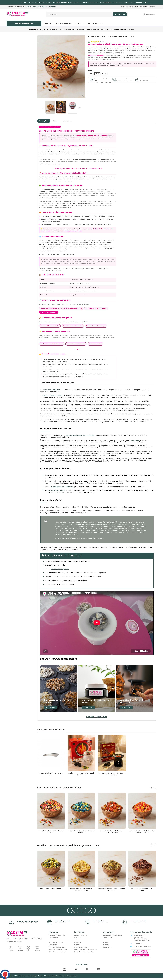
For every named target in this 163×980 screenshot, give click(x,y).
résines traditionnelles (52, 395)
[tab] (43, 121)
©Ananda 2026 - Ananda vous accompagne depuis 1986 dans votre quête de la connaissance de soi (42, 976)
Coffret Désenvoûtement (76, 344)
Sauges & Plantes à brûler (57, 949)
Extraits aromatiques (55, 942)
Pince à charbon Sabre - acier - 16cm (51, 774)
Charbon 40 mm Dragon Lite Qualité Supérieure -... (112, 774)
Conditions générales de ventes (85, 949)
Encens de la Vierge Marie (49, 308)
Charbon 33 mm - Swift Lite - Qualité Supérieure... (81, 774)
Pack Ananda (53, 938)
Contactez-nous (127, 6)
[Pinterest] (87, 910)
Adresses (106, 942)
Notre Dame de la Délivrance (96, 308)
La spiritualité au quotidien (71, 231)
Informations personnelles (112, 935)
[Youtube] (81, 910)
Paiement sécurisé (100, 921)
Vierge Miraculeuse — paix (72, 308)
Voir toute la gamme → (48, 312)
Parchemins (52, 945)
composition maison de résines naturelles (91, 136)
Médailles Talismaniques (57, 952)
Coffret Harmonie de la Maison (51, 344)
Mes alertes (107, 947)
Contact (77, 945)
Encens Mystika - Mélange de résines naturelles (81, 889)
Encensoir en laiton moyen (96, 326)
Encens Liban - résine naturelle (51, 889)
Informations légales (81, 947)
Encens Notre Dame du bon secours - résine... (51, 832)
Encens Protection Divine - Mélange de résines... (111, 889)
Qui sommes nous (80, 935)
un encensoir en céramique (62, 487)
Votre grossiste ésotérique (63, 922)
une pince (135, 440)
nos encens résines (52, 390)
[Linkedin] (93, 910)
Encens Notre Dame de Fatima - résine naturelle (112, 832)
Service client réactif (138, 921)
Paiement (77, 942)
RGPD (76, 940)
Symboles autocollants (56, 947)
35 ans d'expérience (62, 921)
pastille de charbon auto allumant (80, 435)
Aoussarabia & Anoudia (56, 935)
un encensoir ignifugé (60, 569)
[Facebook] (70, 910)
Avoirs (105, 940)
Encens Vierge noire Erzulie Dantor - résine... (81, 832)
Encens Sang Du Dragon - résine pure (142, 889)
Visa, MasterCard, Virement (101, 922)
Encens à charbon (54, 940)
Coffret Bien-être (95, 344)
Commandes (107, 938)
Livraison (77, 938)
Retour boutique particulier (84, 952)
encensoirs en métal (56, 490)
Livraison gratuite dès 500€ (27, 921)
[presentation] (43, 107)
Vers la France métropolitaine (27, 922)
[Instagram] (75, 910)
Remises (106, 945)
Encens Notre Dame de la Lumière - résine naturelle (142, 832)
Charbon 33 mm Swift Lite (49, 326)
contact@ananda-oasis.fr (139, 922)
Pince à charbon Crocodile (72, 326)
